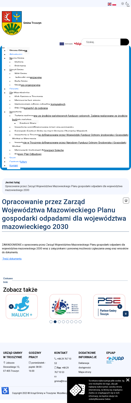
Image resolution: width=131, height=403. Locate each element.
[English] (110, 3)
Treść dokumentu (12, 258)
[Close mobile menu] (3, 47)
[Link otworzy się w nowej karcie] (78, 43)
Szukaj (124, 42)
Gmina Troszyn (32, 22)
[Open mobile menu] (128, 6)
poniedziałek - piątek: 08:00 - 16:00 (37, 366)
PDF (126, 200)
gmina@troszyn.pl (63, 381)
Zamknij (127, 379)
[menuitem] (18, 50)
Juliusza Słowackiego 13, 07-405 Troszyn (11, 366)
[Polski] (114, 3)
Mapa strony (85, 372)
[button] (123, 3)
